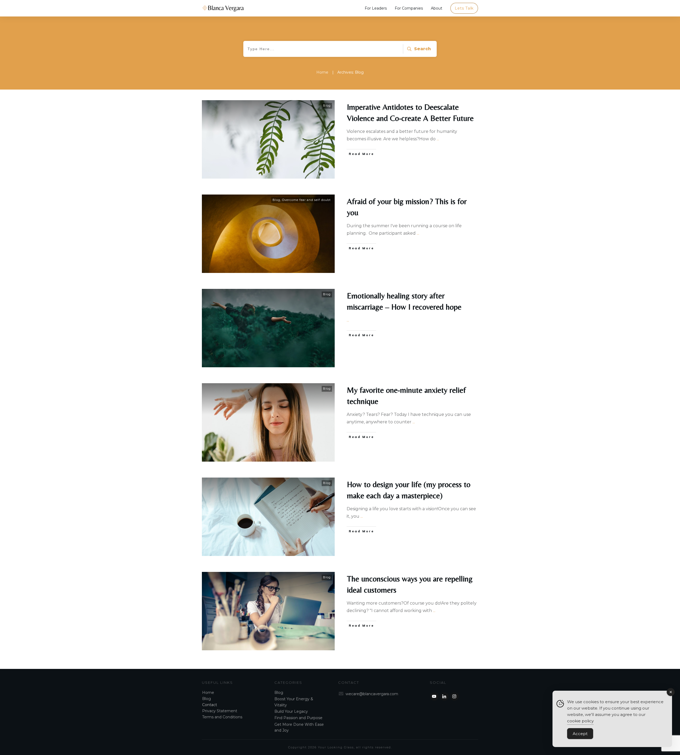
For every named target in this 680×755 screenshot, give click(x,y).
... (438, 138)
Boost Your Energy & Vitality (293, 702)
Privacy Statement (219, 710)
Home (208, 692)
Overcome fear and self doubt (306, 200)
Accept (580, 733)
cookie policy (580, 720)
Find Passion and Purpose (298, 717)
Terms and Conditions (222, 717)
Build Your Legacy (291, 711)
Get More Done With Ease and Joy (299, 727)
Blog (327, 105)
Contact (209, 704)
